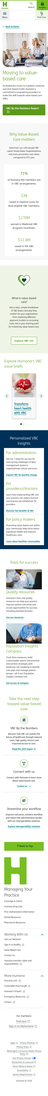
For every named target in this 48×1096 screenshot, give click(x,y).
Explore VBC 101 (24, 340)
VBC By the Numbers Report (22, 108)
